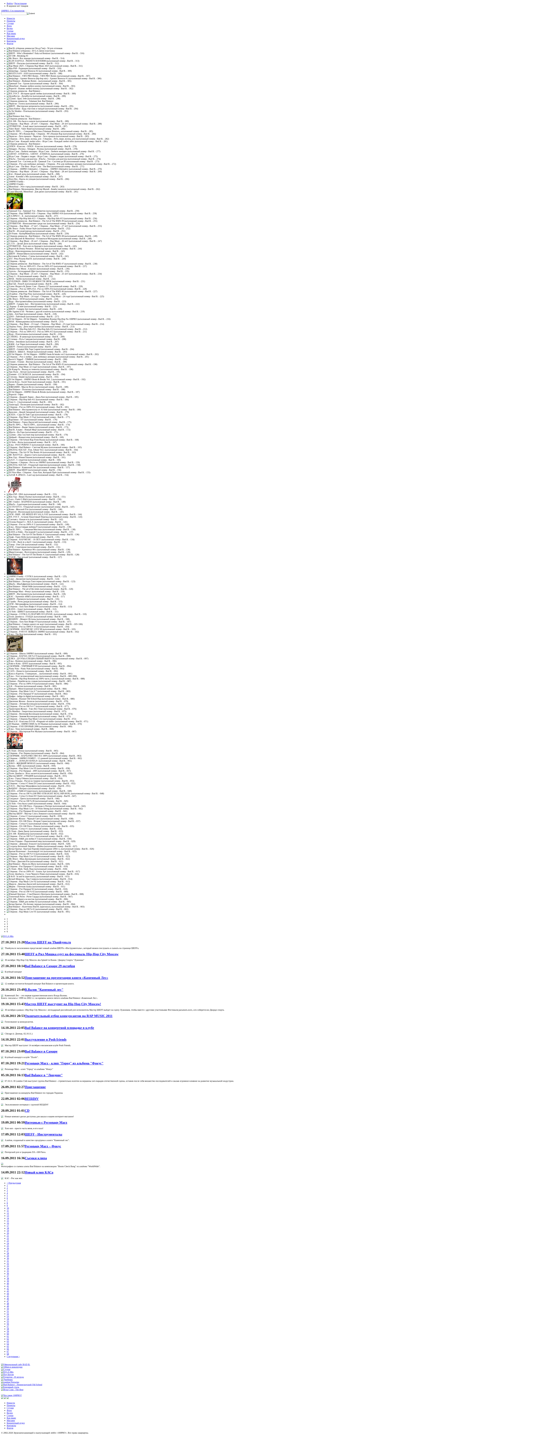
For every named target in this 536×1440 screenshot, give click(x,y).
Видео (10, 28)
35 (8, 1271)
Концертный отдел (16, 38)
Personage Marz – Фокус (43, 1146)
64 (8, 1344)
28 (8, 1253)
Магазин (11, 36)
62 (8, 1339)
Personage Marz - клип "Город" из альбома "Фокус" (64, 1063)
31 (8, 1261)
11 (8, 1210)
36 (8, 1273)
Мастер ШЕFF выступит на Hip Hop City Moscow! (63, 1004)
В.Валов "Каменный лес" (44, 989)
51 (8, 1311)
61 (8, 1336)
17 (8, 1226)
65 (8, 1346)
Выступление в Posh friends (45, 1039)
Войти (10, 3)
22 (8, 1238)
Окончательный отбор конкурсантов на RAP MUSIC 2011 (69, 1016)
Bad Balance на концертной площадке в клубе (59, 1028)
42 (8, 1288)
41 (8, 1286)
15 (8, 1221)
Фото (9, 26)
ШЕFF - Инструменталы (43, 1134)
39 (8, 1281)
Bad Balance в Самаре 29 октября (50, 966)
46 (8, 1298)
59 (8, 1331)
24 (8, 1243)
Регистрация (21, 3)
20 (8, 1233)
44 (8, 1293)
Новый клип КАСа (39, 1172)
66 (8, 1349)
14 (8, 1218)
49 (8, 1306)
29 (8, 1256)
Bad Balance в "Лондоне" (44, 1075)
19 (8, 1231)
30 (8, 1258)
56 (8, 1324)
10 (8, 1208)
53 (8, 1316)
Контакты (11, 41)
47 (8, 1301)
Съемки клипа (36, 1158)
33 (8, 1266)
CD (27, 1110)
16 (8, 1223)
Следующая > (13, 1356)
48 (8, 1304)
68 (8, 1354)
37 (8, 1276)
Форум (10, 43)
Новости (11, 18)
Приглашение (35, 1087)
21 (8, 1236)
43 (8, 1291)
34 (8, 1268)
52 (8, 1314)
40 (8, 1283)
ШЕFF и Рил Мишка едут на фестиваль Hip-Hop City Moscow (72, 954)
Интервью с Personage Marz (46, 1122)
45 (8, 1296)
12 (8, 1213)
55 (8, 1321)
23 (8, 1241)
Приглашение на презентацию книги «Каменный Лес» (66, 978)
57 (8, 1326)
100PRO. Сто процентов (12, 11)
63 (8, 1341)
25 (8, 1246)
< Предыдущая (14, 1183)
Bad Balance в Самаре (41, 1051)
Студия (10, 23)
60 (8, 1334)
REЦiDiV (32, 1099)
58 (8, 1329)
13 (8, 1216)
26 (8, 1248)
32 (8, 1263)
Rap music (11, 33)
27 (8, 1251)
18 (8, 1228)
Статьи (10, 31)
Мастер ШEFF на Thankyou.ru (48, 942)
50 (8, 1309)
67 (8, 1351)
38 (8, 1278)
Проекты (11, 21)
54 (8, 1319)
